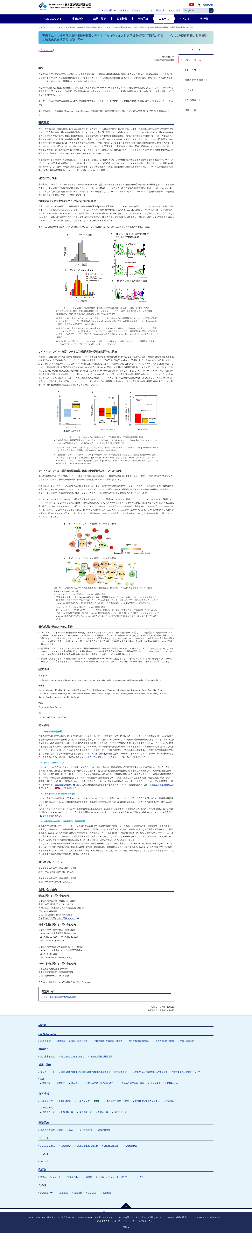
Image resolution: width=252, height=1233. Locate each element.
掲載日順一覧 (120, 1112)
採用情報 (124, 10)
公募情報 (43, 1093)
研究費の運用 (85, 1130)
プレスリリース (61, 27)
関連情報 (170, 1101)
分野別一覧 (103, 1112)
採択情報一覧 (85, 1112)
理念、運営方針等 (79, 1041)
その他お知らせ (111, 1145)
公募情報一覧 (67, 1112)
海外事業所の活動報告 (139, 1041)
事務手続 (43, 1122)
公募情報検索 (46, 1101)
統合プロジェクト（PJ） (72, 1056)
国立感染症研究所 (63, 785)
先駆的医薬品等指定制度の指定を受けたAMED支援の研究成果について (167, 1072)
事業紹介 (43, 1049)
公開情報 (136, 10)
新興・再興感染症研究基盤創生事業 (59, 997)
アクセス (148, 10)
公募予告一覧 (48, 1112)
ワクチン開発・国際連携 (101, 1056)
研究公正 (61, 1083)
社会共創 (75, 1083)
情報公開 (46, 1083)
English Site (208, 4)
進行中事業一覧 (47, 1056)
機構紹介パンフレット (50, 1177)
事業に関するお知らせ (87, 1145)
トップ (41, 27)
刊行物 (42, 1169)
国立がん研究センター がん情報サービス (106, 757)
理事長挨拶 (45, 1041)
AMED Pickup (73, 1177)
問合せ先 (160, 10)
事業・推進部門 (187, 1041)
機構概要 (61, 1041)
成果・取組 (45, 1064)
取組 (42, 1078)
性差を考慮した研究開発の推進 (164, 1083)
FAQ (71, 1130)
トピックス (66, 1145)
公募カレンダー (87, 1101)
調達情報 (108, 10)
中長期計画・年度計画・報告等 (108, 1041)
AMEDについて (47, 1033)
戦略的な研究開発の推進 (133, 1083)
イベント (43, 1153)
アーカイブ (138, 1177)
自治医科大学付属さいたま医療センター (56, 918)
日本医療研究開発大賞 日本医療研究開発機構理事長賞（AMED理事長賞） (95, 1072)
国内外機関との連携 (164, 1041)
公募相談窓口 (65, 1101)
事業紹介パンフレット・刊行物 (112, 1177)
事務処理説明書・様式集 (117, 1101)
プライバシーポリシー (128, 1221)
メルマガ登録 (174, 10)
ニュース (49, 27)
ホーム (42, 1024)
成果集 (89, 1177)
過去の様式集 (104, 1130)
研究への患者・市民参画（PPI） (100, 1083)
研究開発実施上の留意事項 (147, 1101)
